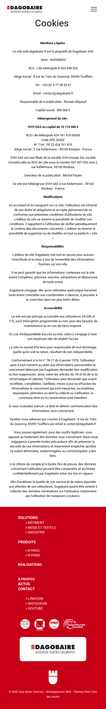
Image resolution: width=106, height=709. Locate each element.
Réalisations (30, 565)
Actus (24, 584)
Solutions (28, 517)
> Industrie (35, 532)
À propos (26, 579)
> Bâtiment (34, 523)
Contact (26, 589)
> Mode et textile (40, 528)
